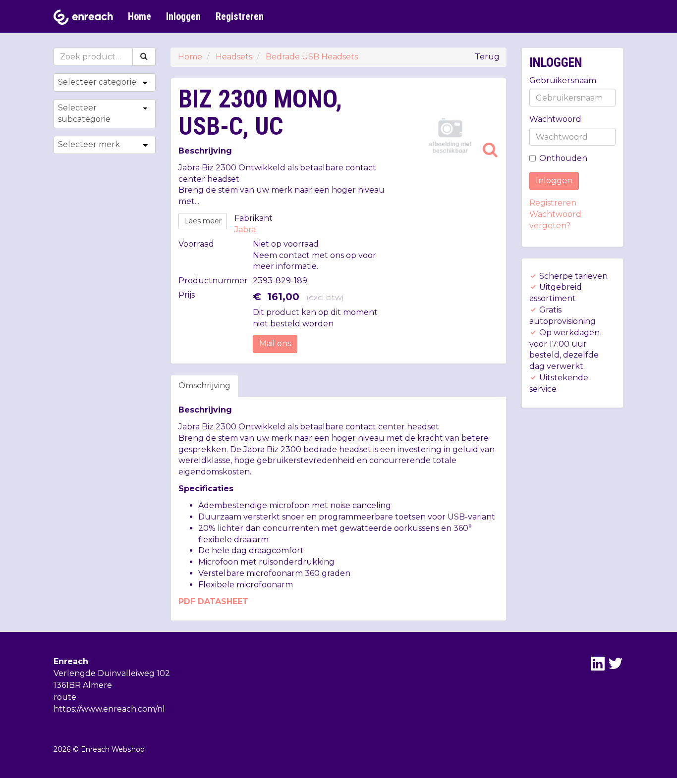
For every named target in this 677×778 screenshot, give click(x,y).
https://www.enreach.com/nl (109, 709)
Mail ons (275, 343)
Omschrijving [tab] (204, 385)
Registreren (240, 16)
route (65, 697)
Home (139, 16)
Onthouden (563, 158)
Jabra (245, 229)
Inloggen (183, 16)
